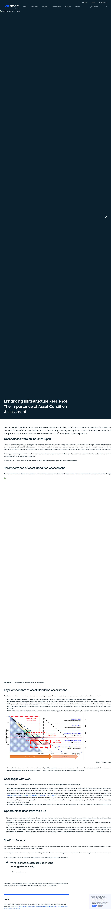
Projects (45, 7)
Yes (94, 905)
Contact (85, 2)
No (100, 905)
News (93, 2)
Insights (68, 7)
